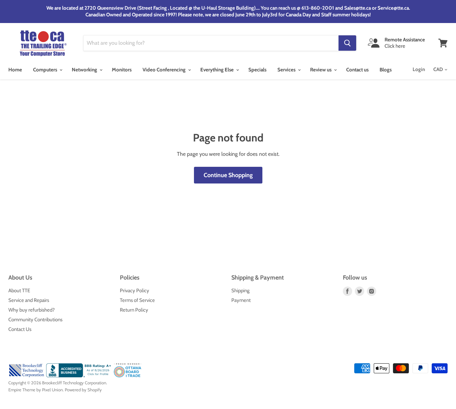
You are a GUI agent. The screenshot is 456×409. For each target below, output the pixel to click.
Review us (321, 70)
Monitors (122, 70)
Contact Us (19, 329)
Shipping (240, 291)
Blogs (386, 70)
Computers (45, 70)
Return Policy (134, 310)
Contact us (357, 70)
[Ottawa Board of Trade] (128, 375)
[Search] (347, 43)
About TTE (19, 291)
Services (286, 70)
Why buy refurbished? (31, 310)
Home (15, 70)
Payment (241, 300)
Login (419, 69)
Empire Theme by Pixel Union (35, 389)
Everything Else (217, 70)
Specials (257, 70)
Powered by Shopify (83, 389)
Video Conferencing (165, 70)
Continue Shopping (228, 175)
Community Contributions (35, 320)
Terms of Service (137, 300)
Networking (85, 70)
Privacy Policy (134, 291)
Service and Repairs (28, 300)
